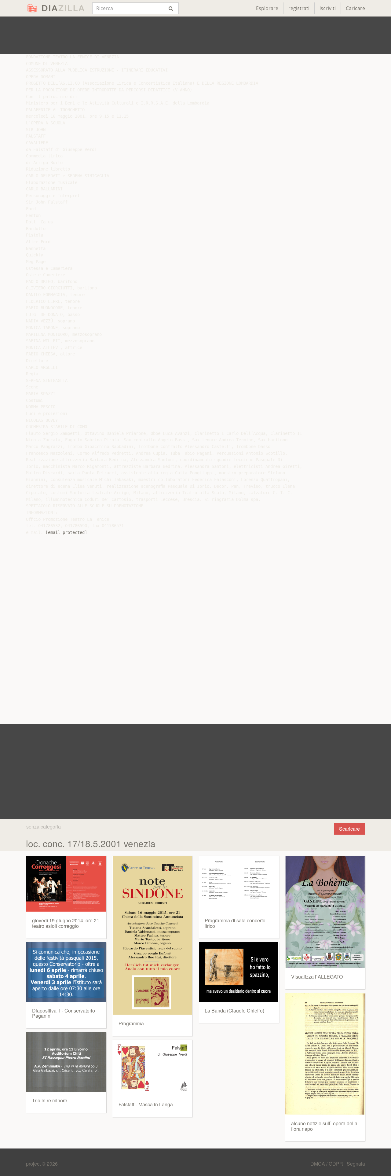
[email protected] (66, 532)
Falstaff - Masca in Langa (146, 1104)
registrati (298, 8)
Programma (131, 1023)
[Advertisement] (195, 35)
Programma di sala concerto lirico (235, 923)
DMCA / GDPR (327, 1163)
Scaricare (349, 828)
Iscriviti (328, 8)
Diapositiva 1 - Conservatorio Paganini (63, 1013)
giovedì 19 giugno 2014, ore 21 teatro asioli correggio (65, 923)
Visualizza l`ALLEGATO (317, 976)
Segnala (356, 1163)
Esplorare (267, 8)
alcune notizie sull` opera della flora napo (324, 1126)
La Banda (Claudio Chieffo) (234, 1010)
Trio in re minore (49, 1100)
